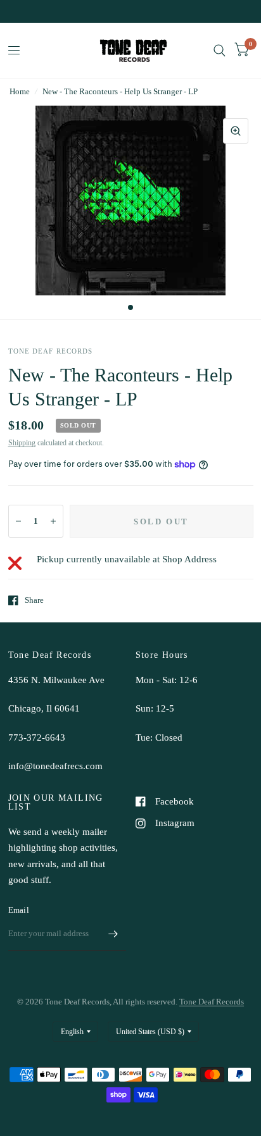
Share (34, 600)
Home (20, 91)
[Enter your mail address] (113, 934)
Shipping (21, 442)
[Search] (219, 50)
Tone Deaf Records (211, 1001)
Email (18, 910)
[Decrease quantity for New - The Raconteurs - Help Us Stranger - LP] (18, 521)
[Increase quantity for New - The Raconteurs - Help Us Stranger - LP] (53, 521)
